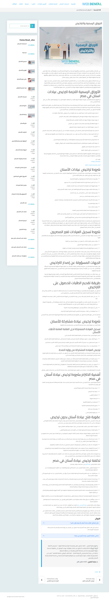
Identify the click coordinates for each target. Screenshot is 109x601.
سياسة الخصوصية (81, 596)
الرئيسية (73, 4)
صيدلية (27, 4)
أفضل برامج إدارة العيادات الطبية (92, 165)
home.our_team (60, 596)
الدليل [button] (33, 4)
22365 (96, 572)
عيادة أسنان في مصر (82, 505)
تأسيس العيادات (41, 4)
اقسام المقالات (52, 4)
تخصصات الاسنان (64, 4)
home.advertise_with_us (71, 596)
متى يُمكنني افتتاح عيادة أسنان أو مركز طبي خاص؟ (84, 523)
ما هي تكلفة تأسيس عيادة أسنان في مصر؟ (86, 535)
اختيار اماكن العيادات (95, 161)
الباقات (21, 4)
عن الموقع (96, 596)
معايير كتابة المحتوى (94, 598)
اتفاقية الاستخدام (89, 596)
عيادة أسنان (88, 464)
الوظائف (14, 4)
